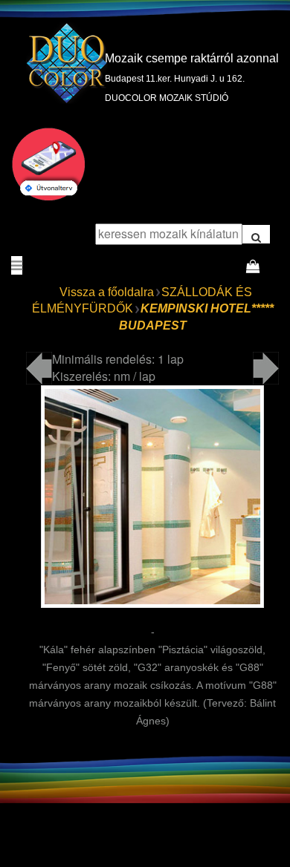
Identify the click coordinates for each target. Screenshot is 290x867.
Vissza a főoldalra (106, 292)
